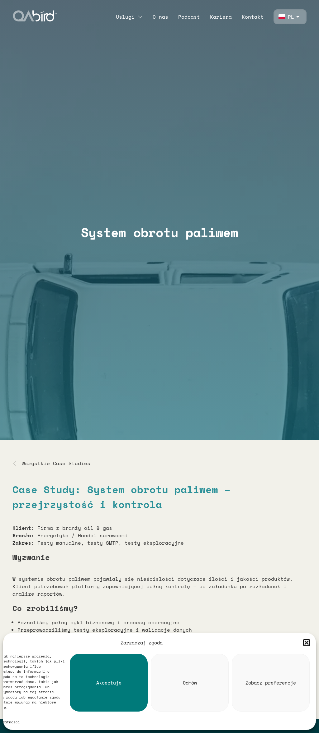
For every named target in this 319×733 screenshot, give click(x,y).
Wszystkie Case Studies (56, 463)
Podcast (189, 17)
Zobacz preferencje (270, 682)
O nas (160, 17)
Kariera (221, 17)
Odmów (190, 682)
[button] (306, 642)
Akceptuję (108, 682)
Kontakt (253, 17)
